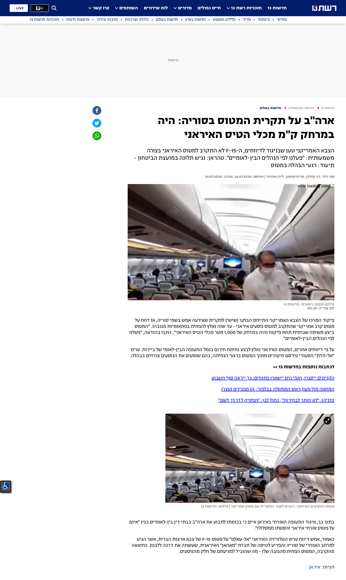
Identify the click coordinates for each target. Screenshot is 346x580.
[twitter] (96, 123)
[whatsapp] (96, 135)
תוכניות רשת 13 (246, 8)
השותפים (128, 8)
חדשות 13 (277, 8)
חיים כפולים (209, 8)
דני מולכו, (312, 176)
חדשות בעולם (270, 108)
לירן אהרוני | (274, 176)
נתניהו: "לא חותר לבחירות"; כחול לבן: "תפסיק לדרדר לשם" (276, 400)
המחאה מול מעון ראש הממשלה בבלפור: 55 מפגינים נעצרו (277, 389)
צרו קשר (101, 8)
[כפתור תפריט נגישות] (5, 486)
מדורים (185, 8)
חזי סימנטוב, (294, 176)
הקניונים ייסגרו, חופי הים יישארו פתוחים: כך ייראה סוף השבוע (273, 378)
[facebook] (96, 110)
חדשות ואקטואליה (301, 108)
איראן (314, 567)
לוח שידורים (156, 8)
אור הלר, (327, 176)
